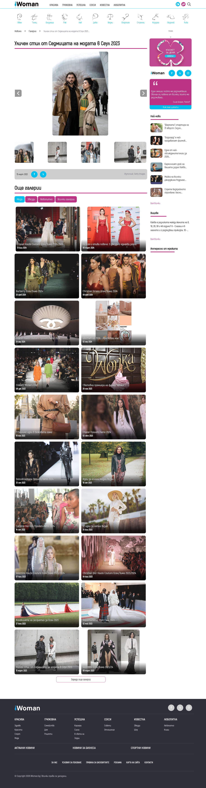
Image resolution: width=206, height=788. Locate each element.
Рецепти (48, 734)
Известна (105, 5)
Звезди (31, 199)
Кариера (77, 725)
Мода (19, 199)
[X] (180, 73)
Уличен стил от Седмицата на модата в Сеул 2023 (44, 667)
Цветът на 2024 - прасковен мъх (101, 338)
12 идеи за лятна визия (95, 526)
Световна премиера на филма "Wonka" (103, 385)
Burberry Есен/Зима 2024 (29, 291)
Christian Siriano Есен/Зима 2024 (100, 291)
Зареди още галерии (81, 679)
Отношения (109, 729)
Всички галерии (66, 199)
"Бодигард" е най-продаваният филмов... (176, 139)
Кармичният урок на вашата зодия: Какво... (176, 165)
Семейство (49, 725)
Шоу (136, 729)
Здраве (18, 725)
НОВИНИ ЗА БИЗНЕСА (84, 748)
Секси (93, 5)
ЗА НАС (54, 762)
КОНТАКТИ (148, 762)
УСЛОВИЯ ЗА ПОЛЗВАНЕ (71, 762)
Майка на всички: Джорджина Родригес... (175, 178)
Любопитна (119, 5)
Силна (76, 729)
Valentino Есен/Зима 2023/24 (98, 667)
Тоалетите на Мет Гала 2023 (99, 620)
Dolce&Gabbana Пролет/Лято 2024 (34, 479)
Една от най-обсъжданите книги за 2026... (176, 153)
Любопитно (46, 199)
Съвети (107, 725)
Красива (54, 5)
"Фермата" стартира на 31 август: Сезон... (177, 126)
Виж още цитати (170, 107)
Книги (166, 729)
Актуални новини (25, 748)
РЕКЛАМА (117, 762)
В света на (79, 734)
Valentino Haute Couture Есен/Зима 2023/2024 (40, 573)
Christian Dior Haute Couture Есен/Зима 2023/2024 (109, 573)
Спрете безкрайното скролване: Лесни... (175, 191)
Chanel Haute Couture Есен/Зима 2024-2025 (40, 244)
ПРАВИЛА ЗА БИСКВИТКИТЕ (97, 762)
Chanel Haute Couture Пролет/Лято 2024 (38, 338)
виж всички (155, 203)
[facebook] (172, 73)
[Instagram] (188, 73)
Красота (18, 729)
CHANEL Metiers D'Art (27, 385)
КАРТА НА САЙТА (133, 762)
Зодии (76, 738)
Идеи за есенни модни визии (98, 479)
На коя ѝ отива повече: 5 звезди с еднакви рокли (109, 244)
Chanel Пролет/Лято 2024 (97, 432)
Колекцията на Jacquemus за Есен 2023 (37, 620)
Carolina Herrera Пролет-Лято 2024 (35, 526)
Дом (46, 729)
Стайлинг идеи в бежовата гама (34, 432)
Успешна (81, 5)
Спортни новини (141, 748)
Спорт (17, 734)
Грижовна (67, 5)
